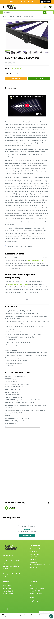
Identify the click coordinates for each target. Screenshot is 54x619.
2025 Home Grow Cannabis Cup (40, 565)
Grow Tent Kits (34, 554)
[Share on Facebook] (6, 62)
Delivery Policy (8, 594)
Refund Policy (7, 588)
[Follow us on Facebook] (5, 608)
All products (11, 16)
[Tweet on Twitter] (11, 62)
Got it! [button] (47, 616)
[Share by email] (14, 62)
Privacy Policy (7, 586)
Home (4, 16)
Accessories (33, 557)
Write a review (27, 535)
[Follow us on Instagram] (7, 608)
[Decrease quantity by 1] (13, 73)
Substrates (33, 562)
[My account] (45, 7)
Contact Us (33, 567)
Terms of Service (8, 591)
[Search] (44, 12)
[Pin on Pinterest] (9, 62)
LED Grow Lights (35, 549)
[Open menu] (3, 7)
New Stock (49, 12)
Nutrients (32, 559)
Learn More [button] (5, 616)
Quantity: (8, 73)
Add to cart (16, 78)
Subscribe (46, 2)
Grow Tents (33, 551)
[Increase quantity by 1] (21, 73)
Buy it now (39, 78)
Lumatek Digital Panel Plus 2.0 (17, 284)
